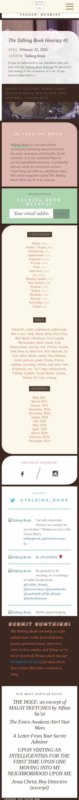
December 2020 (39, 409)
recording (28, 364)
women (61, 373)
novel (18, 360)
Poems (48, 360)
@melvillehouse (35, 598)
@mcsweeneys (34, 589)
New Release (56, 355)
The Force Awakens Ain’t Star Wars (39, 725)
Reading (35, 294)
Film (36, 267)
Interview (35, 271)
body (31, 334)
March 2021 (39, 401)
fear (43, 347)
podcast (28, 360)
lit (66, 351)
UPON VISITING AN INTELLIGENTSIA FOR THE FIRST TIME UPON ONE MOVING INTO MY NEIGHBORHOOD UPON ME (39, 761)
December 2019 (39, 441)
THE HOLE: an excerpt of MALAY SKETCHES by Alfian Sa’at (39, 708)
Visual (36, 306)
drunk (49, 342)
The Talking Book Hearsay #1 (38, 40)
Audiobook (35, 251)
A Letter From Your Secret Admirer (39, 739)
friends (63, 347)
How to (23, 351)
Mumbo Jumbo (53, 88)
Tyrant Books (45, 373)
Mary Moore (28, 355)
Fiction (36, 263)
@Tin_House (51, 593)
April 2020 (39, 429)
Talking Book (35, 56)
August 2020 (39, 417)
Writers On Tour (34, 377)
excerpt (34, 347)
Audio (36, 243)
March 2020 (39, 433)
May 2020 (39, 425)
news (63, 93)
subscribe (13, 98)
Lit (35, 275)
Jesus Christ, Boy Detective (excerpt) (39, 784)
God (13, 351)
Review (36, 298)
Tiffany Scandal (23, 373)
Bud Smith (22, 338)
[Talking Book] (19, 520)
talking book (36, 98)
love (15, 355)
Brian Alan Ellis (56, 334)
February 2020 (39, 437)
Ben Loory (18, 334)
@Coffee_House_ (36, 584)
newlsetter (46, 93)
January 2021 (39, 405)
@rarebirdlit (32, 593)
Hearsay (26, 93)
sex (30, 369)
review (41, 364)
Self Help (35, 302)
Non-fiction (36, 282)
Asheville (18, 329)
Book (39, 334)
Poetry (35, 290)
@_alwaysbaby (47, 557)
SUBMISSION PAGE (26, 662)
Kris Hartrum (54, 351)
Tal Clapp (40, 369)
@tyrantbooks (56, 589)
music (43, 355)
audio (30, 329)
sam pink (54, 364)
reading (16, 364)
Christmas (38, 338)
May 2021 (39, 397)
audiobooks (58, 329)
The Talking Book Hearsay (37, 67)
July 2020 (39, 421)
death (39, 342)
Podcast (36, 286)
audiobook (42, 329)
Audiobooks (36, 255)
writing (51, 377)
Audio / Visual (36, 247)
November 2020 (39, 413)
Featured (31, 88)
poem (39, 360)
